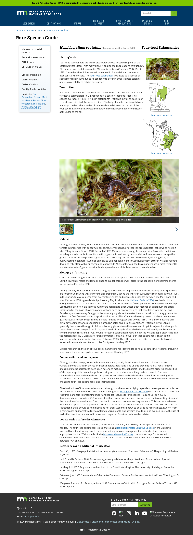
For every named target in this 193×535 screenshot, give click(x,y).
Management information (134, 391)
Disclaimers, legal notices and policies (111, 522)
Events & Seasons (147, 22)
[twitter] (121, 514)
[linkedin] (137, 513)
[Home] (39, 10)
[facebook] (114, 513)
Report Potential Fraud (44, 2)
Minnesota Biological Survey (118, 434)
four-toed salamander (101, 75)
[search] (174, 13)
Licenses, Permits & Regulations (123, 22)
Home (20, 30)
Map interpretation (161, 115)
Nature (77, 23)
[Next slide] (176, 190)
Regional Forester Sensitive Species (135, 427)
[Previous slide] (62, 190)
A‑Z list (135, 522)
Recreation (28, 23)
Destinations (54, 23)
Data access (83, 522)
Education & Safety (99, 22)
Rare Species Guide (57, 30)
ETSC (40, 30)
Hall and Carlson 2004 (141, 300)
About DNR (167, 22)
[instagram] (129, 513)
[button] (66, 229)
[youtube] (145, 513)
